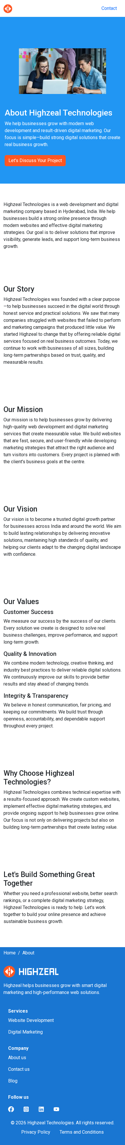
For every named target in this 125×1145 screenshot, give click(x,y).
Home (9, 953)
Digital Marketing (25, 1032)
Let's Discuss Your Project (35, 160)
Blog (12, 1081)
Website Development (31, 1020)
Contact (109, 8)
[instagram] (26, 1109)
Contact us (19, 1069)
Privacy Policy (35, 1132)
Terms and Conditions (82, 1132)
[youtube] (56, 1109)
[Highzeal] (7, 8)
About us (17, 1057)
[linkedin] (41, 1109)
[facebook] (11, 1109)
